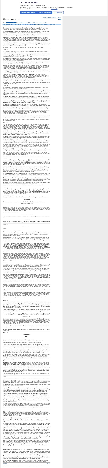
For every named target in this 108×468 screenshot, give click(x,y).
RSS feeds (54, 17)
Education (45, 22)
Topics (54, 24)
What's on (19, 24)
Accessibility (45, 17)
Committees (31, 24)
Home (4, 22)
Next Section (5, 463)
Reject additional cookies (44, 12)
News (51, 24)
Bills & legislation (25, 24)
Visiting (40, 22)
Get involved (35, 22)
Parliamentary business (11, 22)
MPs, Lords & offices (20, 22)
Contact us (59, 17)
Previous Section (5, 25)
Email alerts (50, 17)
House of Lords (14, 24)
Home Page (48, 25)
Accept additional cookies (28, 12)
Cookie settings (58, 12)
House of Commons (6, 24)
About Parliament (29, 22)
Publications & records (38, 24)
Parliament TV (46, 24)
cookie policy (54, 9)
